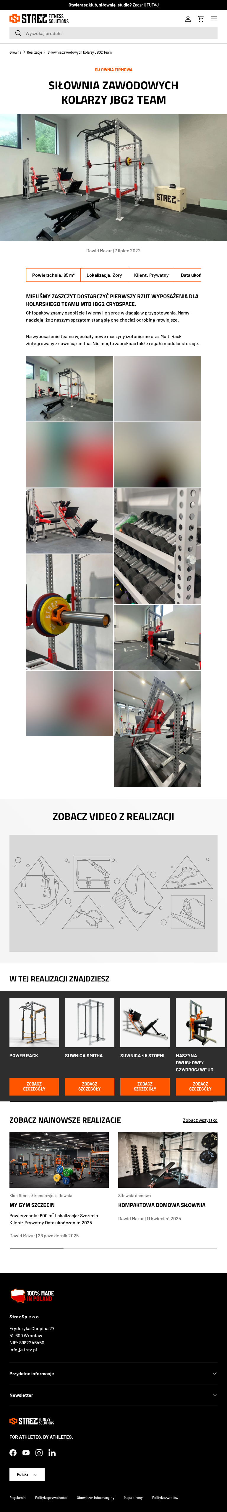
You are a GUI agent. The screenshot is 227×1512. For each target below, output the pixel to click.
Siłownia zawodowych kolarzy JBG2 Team (80, 52)
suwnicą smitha (74, 343)
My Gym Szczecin (32, 1204)
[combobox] (113, 33)
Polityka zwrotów (165, 1497)
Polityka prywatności (51, 1497)
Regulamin (17, 1497)
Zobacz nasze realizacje (155, 4)
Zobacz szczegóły (34, 1086)
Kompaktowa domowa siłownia (161, 1204)
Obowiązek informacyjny (95, 1497)
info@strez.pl (23, 1349)
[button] (200, 18)
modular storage (181, 343)
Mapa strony (133, 1497)
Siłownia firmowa (113, 69)
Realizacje (34, 52)
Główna (15, 52)
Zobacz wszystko (200, 1120)
